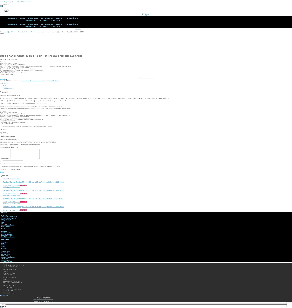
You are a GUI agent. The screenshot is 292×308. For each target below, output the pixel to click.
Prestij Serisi (4, 255)
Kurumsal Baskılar (47, 18)
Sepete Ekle (3, 79)
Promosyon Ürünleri (71, 18)
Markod (6, 83)
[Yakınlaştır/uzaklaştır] (0, 306)
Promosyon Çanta (17, 32)
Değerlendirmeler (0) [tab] (8, 88)
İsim (1, 161)
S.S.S (2, 222)
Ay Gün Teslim (55, 20)
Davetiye (59, 18)
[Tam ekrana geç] (2, 306)
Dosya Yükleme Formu (7, 225)
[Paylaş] (3, 306)
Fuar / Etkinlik (43, 20)
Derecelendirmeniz (5, 147)
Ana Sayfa (3, 32)
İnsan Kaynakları (5, 220)
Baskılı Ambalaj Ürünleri (8, 257)
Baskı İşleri (4, 231)
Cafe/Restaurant (30, 20)
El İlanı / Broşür (33, 18)
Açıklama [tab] (5, 86)
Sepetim (3, 244)
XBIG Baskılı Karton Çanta (37, 32)
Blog (2, 223)
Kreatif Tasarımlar (6, 232)
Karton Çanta (26, 32)
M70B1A (51, 80)
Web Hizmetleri (5, 252)
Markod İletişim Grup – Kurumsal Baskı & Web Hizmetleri (15, 2)
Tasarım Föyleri (5, 260)
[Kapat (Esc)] (5, 306)
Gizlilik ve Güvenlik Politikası (9, 216)
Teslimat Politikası (6, 219)
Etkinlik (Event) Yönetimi (8, 237)
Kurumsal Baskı (5, 251)
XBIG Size (57, 80)
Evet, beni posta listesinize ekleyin (11, 169)
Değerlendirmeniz (5, 158)
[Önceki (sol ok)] (0, 307)
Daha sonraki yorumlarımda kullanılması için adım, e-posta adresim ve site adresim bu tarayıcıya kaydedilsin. (31, 166)
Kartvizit (22, 18)
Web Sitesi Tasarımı (6, 234)
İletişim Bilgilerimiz (6, 226)
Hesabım (3, 243)
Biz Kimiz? (4, 215)
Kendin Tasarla (12, 18)
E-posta (2, 164)
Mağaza (9, 32)
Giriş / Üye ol (4, 242)
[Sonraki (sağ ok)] (2, 307)
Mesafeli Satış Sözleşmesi (8, 218)
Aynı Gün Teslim (5, 254)
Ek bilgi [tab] (5, 87)
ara (1, 6)
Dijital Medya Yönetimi (7, 235)
